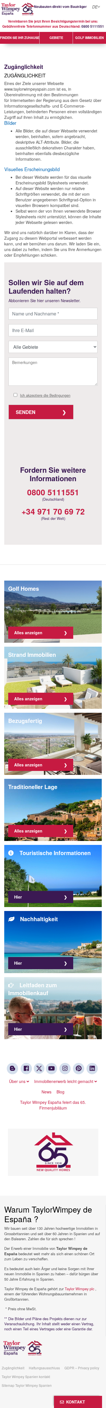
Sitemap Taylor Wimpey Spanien (27, 1385)
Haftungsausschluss (44, 1367)
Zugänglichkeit (13, 1367)
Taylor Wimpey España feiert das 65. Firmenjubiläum (53, 1105)
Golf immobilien (89, 37)
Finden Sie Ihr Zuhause (19, 37)
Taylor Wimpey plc (79, 1288)
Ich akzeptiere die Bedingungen (45, 395)
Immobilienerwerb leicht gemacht (64, 1081)
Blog (60, 1092)
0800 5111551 (92, 26)
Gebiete (56, 37)
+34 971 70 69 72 (53, 511)
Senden (25, 412)
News (46, 1092)
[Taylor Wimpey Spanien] (53, 9)
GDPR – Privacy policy (81, 1367)
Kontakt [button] (74, 1402)
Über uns (18, 1081)
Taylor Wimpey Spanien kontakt (26, 1376)
